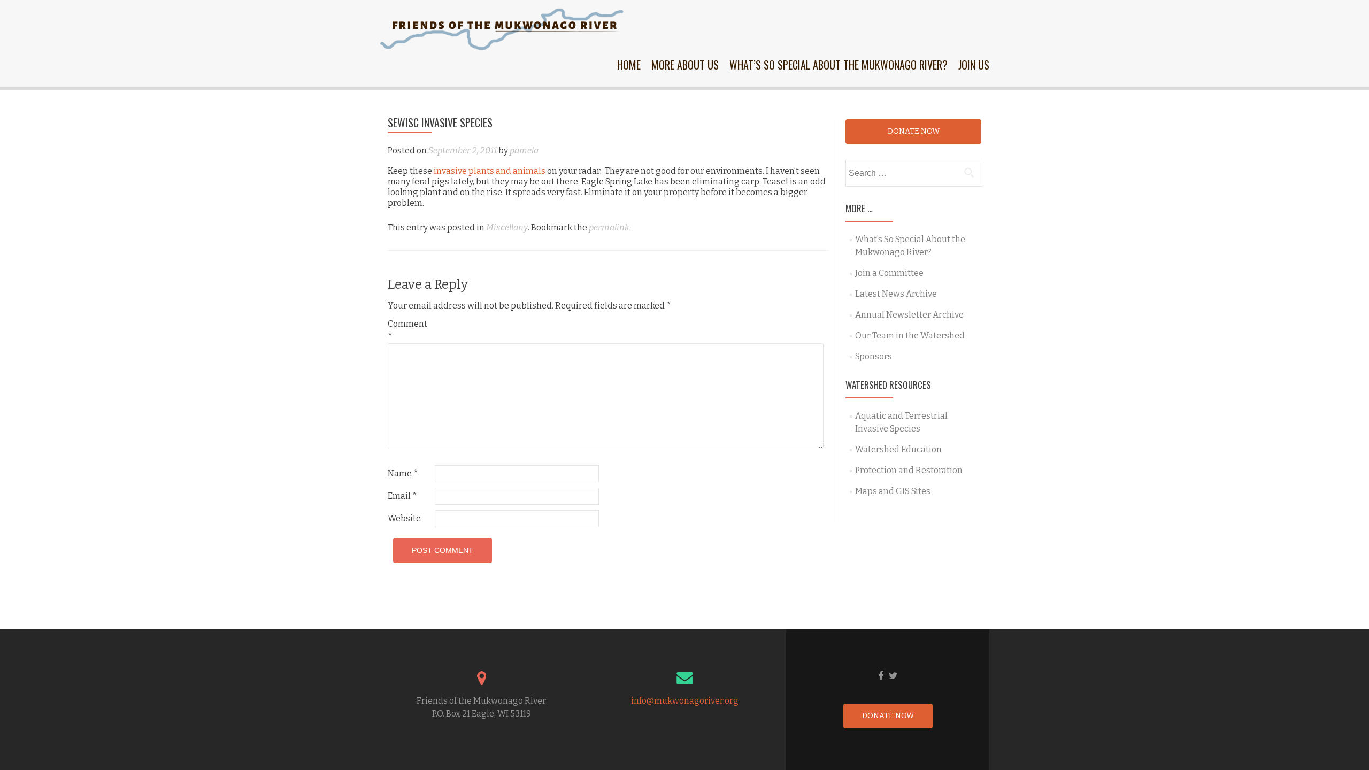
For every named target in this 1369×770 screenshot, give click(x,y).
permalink (609, 227)
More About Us (685, 65)
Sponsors (873, 356)
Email (402, 496)
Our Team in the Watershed (910, 335)
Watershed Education (898, 449)
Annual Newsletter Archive (909, 315)
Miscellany (507, 227)
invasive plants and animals (489, 171)
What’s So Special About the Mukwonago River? (838, 65)
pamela (524, 150)
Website (404, 518)
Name (403, 473)
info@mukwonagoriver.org (685, 701)
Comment (407, 330)
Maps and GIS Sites (892, 491)
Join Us (973, 65)
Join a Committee (889, 273)
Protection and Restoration (909, 470)
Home (629, 65)
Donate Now (914, 131)
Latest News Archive (896, 294)
